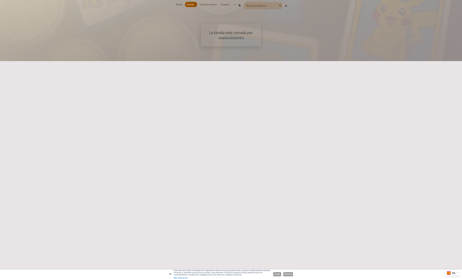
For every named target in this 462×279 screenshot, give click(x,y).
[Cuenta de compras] (286, 5)
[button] (280, 5)
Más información (181, 278)
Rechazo (288, 274)
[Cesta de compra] (240, 5)
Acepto (277, 274)
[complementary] (452, 273)
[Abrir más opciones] (234, 4)
